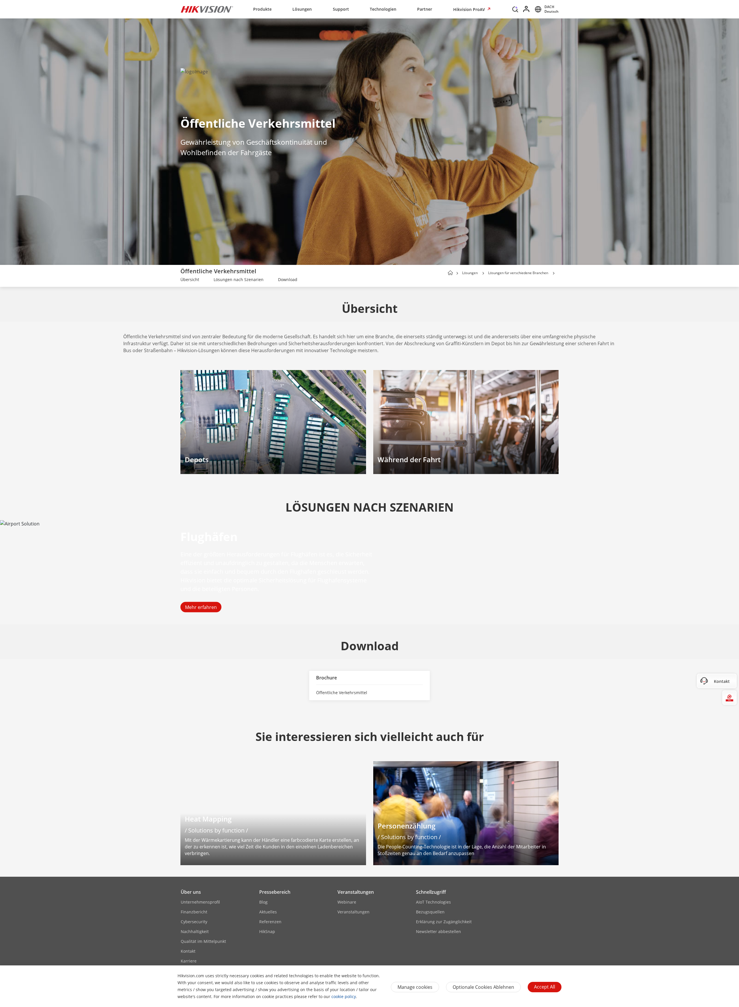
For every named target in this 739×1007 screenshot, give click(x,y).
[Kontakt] (729, 681)
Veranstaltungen (355, 892)
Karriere (189, 961)
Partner (424, 9)
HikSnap (267, 931)
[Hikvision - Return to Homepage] (207, 9)
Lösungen (302, 9)
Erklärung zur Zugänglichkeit (444, 921)
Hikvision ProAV (469, 9)
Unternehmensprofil (200, 902)
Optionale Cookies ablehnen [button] (483, 987)
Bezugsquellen (430, 912)
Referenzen (270, 921)
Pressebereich (274, 892)
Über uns (191, 892)
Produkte (262, 9)
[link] (189, 280)
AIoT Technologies (433, 902)
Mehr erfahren (201, 607)
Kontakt (188, 951)
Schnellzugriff (431, 892)
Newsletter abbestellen (438, 931)
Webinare (346, 902)
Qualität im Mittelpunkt (203, 941)
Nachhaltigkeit (195, 931)
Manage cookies (415, 987)
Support (341, 9)
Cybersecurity (194, 921)
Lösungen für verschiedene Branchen (518, 272)
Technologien (383, 9)
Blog (263, 902)
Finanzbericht (194, 912)
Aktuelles (268, 912)
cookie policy (343, 996)
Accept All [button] (544, 987)
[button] (515, 11)
